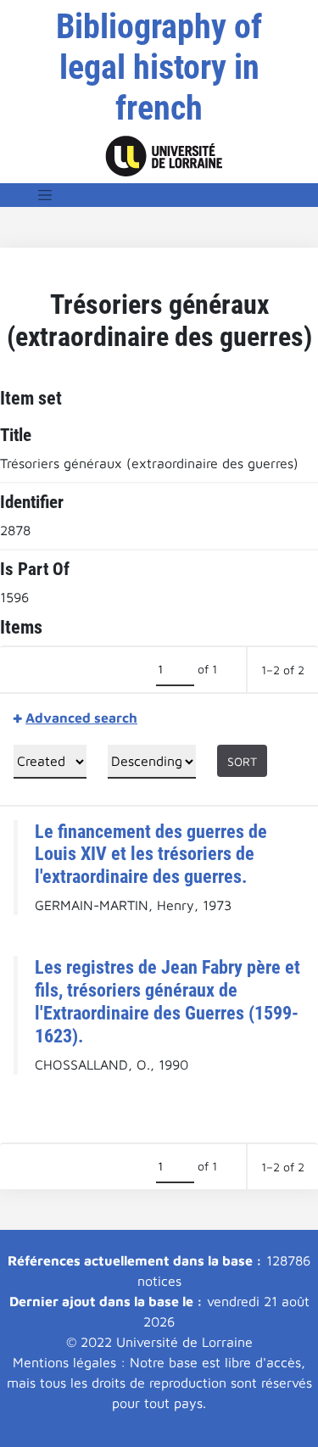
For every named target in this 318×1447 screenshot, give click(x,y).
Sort (242, 761)
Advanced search (81, 717)
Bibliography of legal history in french (159, 67)
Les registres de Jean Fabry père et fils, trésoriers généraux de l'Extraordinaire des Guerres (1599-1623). (167, 1001)
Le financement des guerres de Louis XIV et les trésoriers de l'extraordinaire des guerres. (151, 854)
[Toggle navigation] (45, 195)
